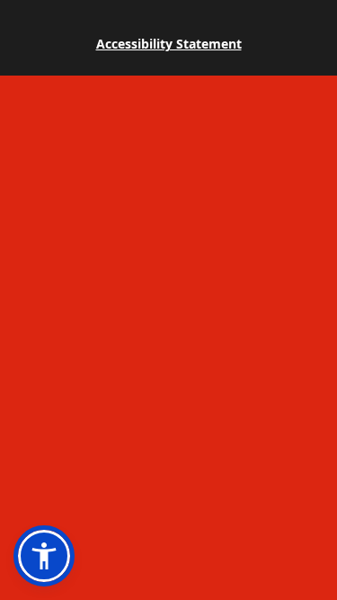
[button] (44, 556)
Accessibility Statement (169, 43)
